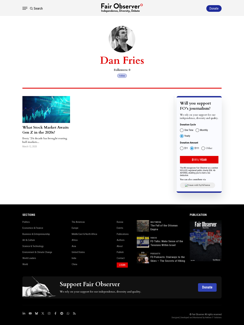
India (74, 258)
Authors (120, 240)
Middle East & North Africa (84, 234)
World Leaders (29, 258)
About (120, 246)
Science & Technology (32, 246)
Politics (26, 221)
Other (209, 148)
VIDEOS (153, 238)
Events (120, 227)
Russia (120, 221)
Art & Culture (28, 240)
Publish (120, 252)
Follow (122, 75)
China (74, 264)
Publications (123, 234)
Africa (75, 240)
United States (78, 252)
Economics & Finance (32, 227)
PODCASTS (155, 254)
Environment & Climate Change (37, 252)
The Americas (78, 221)
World (25, 264)
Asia (74, 246)
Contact (121, 258)
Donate (207, 287)
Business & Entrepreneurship (36, 234)
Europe (75, 227)
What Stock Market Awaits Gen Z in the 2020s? (45, 130)
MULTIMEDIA (155, 222)
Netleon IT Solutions (213, 317)
